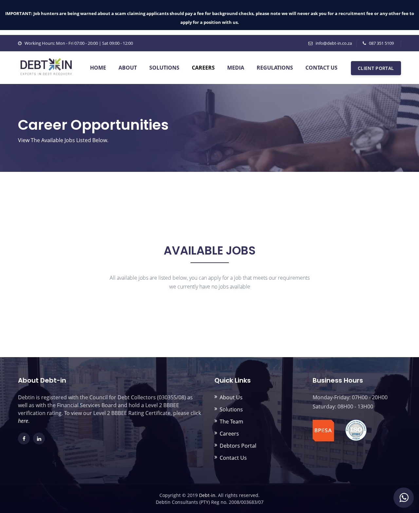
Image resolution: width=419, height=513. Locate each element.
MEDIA (235, 67)
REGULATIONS (275, 67)
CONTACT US (321, 67)
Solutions (231, 409)
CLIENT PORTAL (376, 68)
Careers (229, 433)
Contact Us (233, 457)
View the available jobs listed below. (63, 140)
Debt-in (207, 495)
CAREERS (203, 67)
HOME (98, 67)
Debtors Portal (238, 445)
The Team (231, 421)
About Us (231, 397)
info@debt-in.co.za (334, 43)
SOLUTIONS (164, 67)
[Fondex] (46, 60)
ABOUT (127, 67)
